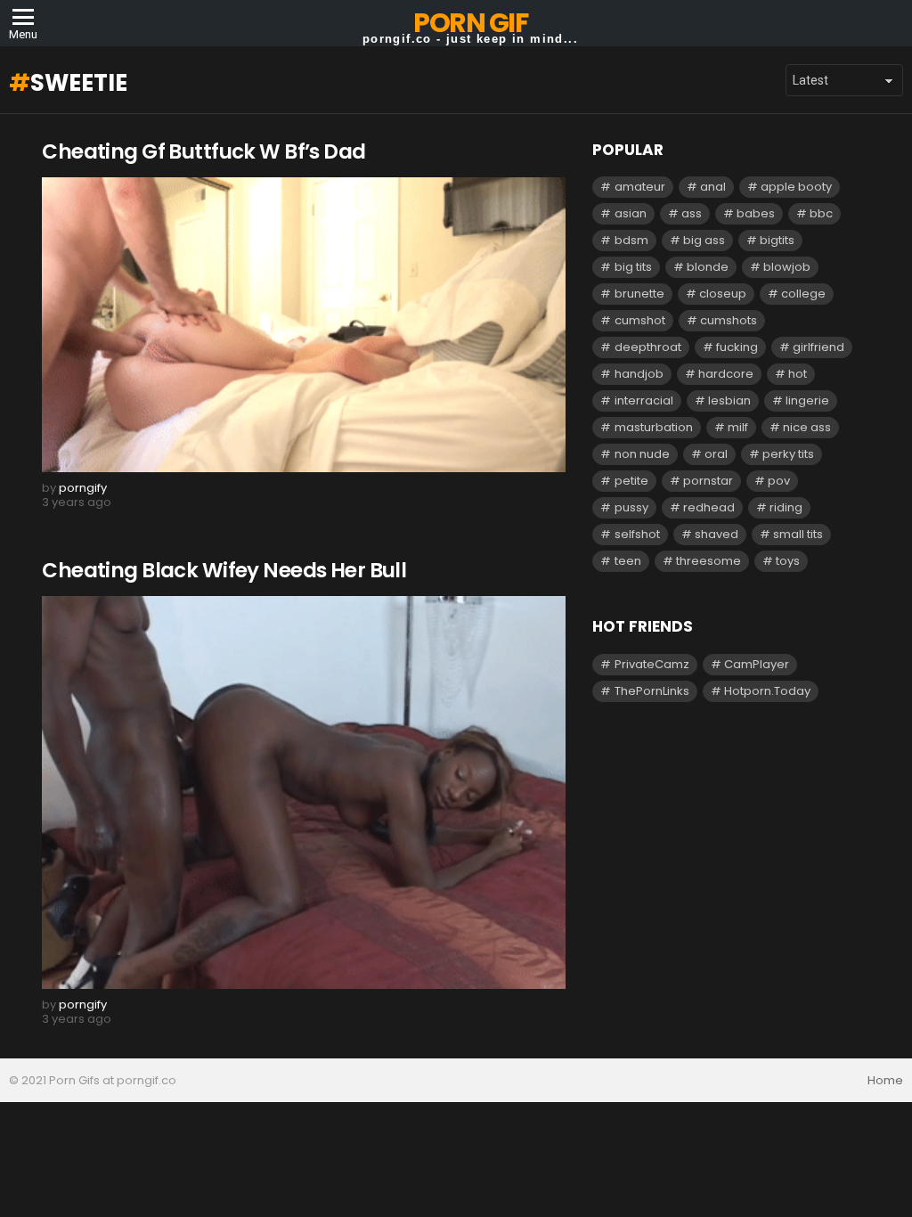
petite (631, 480)
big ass (704, 240)
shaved (716, 534)
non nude (642, 453)
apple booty (796, 186)
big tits (633, 266)
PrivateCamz (652, 664)
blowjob (786, 266)
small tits (798, 534)
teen (628, 560)
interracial (644, 400)
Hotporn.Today (767, 690)
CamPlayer (756, 664)
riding (786, 507)
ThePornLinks (652, 690)
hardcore (725, 373)
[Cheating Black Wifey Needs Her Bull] (304, 792)
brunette (639, 293)
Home (885, 1081)
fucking (737, 347)
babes (756, 213)
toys (788, 560)
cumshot (640, 320)
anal (713, 186)
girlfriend (818, 347)
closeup (722, 293)
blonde (708, 266)
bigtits (777, 240)
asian (631, 213)
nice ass (807, 427)
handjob (639, 373)
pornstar (708, 480)
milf (738, 427)
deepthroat (648, 347)
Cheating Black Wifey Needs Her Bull (224, 570)
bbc (821, 213)
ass (691, 213)
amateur (640, 186)
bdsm (631, 240)
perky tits (788, 453)
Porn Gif (470, 23)
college (803, 293)
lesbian (729, 400)
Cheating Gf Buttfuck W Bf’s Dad (203, 151)
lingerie (807, 400)
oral (716, 453)
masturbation (654, 427)
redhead (709, 507)
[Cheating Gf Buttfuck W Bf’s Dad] (304, 324)
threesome (708, 560)
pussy (631, 507)
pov (779, 480)
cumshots (728, 320)
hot (797, 373)
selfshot (637, 534)
